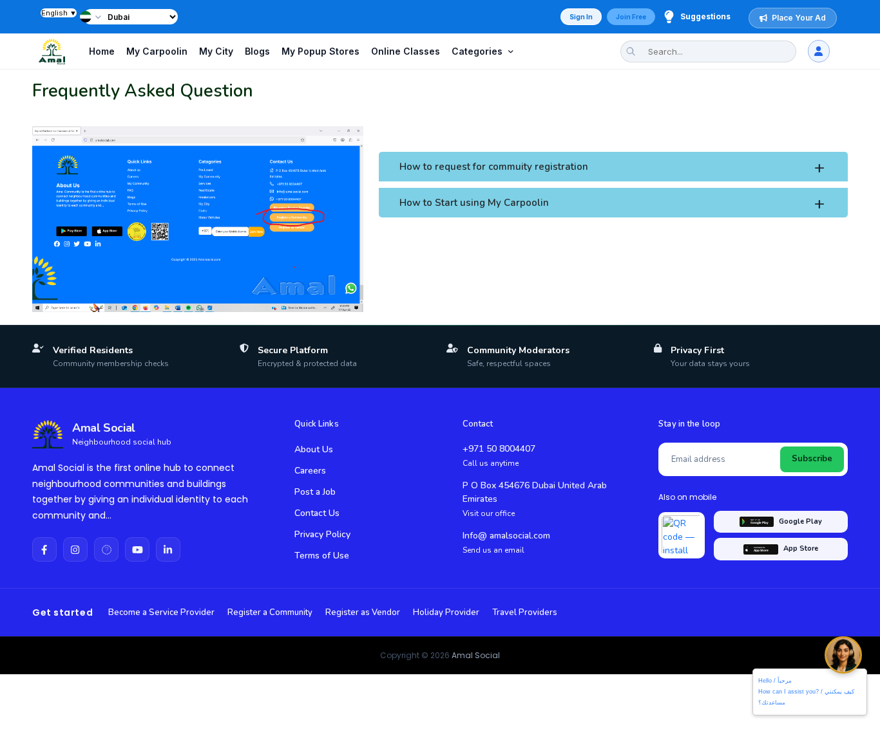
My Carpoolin (156, 51)
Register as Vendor (362, 612)
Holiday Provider (446, 612)
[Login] (819, 51)
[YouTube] (137, 549)
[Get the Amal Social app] (681, 535)
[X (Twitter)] (106, 549)
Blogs (257, 51)
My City (216, 51)
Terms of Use (321, 555)
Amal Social (476, 655)
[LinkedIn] (168, 549)
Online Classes (405, 51)
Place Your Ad (799, 18)
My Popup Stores (320, 51)
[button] (92, 16)
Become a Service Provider (161, 612)
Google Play (800, 521)
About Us (313, 449)
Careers (310, 471)
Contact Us (317, 513)
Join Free (631, 17)
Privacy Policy (322, 534)
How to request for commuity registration (493, 166)
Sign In (581, 17)
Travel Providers (524, 612)
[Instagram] (75, 549)
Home (102, 51)
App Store (800, 548)
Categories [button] (477, 51)
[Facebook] (44, 549)
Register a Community (269, 612)
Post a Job (315, 492)
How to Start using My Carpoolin (474, 202)
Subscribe (812, 459)
